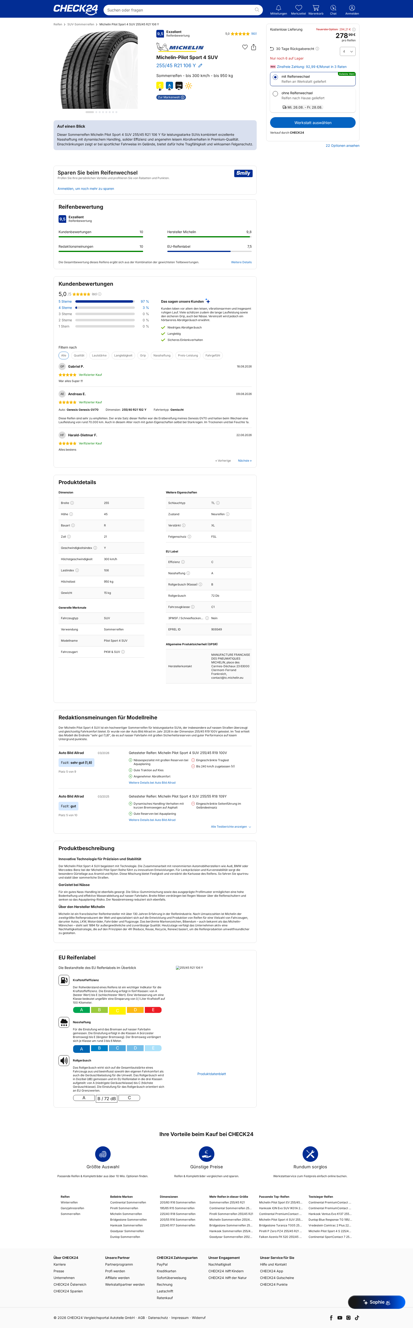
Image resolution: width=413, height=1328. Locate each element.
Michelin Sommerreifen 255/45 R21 (231, 1219)
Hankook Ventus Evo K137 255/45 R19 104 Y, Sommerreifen (330, 1214)
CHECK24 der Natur (227, 1278)
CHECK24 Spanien (68, 1291)
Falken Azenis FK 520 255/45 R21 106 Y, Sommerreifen (281, 1237)
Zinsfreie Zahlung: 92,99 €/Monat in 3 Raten (312, 66)
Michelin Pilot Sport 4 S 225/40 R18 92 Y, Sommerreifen (330, 1231)
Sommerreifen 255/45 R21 (227, 1202)
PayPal (162, 1264)
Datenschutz (158, 1318)
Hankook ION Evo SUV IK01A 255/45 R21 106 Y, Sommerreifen (281, 1208)
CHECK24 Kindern (226, 1271)
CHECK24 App (271, 1271)
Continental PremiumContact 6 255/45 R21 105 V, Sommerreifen (281, 1214)
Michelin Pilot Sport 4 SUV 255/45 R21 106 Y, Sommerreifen (281, 1219)
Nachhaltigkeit (219, 1264)
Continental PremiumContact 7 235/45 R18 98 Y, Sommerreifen (330, 1208)
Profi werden (115, 1271)
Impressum (180, 1318)
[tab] (90, 112)
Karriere (60, 1264)
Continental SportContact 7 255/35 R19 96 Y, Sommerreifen (330, 1237)
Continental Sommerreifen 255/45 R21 (231, 1208)
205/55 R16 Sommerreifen (177, 1219)
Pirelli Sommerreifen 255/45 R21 (231, 1214)
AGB (141, 1318)
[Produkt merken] (245, 47)
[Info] (72, 503)
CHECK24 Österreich (70, 1284)
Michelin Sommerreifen (126, 1214)
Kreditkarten (166, 1271)
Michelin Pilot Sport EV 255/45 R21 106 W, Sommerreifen (281, 1202)
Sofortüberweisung (171, 1278)
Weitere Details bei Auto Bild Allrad (152, 782)
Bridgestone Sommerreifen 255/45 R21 (231, 1225)
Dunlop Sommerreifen (125, 1237)
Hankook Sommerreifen (126, 1225)
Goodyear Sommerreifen (127, 1231)
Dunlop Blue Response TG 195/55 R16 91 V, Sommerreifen (330, 1219)
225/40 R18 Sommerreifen (178, 1214)
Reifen (58, 24)
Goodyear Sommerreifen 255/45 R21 (231, 1237)
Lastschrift (165, 1291)
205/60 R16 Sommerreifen (178, 1202)
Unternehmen (64, 1278)
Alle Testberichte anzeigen (229, 826)
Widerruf (199, 1318)
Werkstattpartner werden (125, 1284)
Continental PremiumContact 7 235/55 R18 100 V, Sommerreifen (330, 1202)
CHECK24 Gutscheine (277, 1278)
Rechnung (165, 1284)
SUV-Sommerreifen (80, 24)
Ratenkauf (165, 1298)
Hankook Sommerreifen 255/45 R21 (231, 1231)
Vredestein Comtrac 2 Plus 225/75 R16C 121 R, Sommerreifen (330, 1225)
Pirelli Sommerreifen (124, 1208)
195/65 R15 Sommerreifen (177, 1208)
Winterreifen (69, 1202)
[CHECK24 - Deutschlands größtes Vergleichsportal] (76, 10)
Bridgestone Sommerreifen (128, 1219)
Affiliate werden (117, 1278)
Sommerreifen (70, 1214)
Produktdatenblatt (211, 1074)
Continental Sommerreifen (128, 1202)
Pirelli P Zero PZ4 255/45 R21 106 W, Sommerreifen (281, 1231)
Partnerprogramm (119, 1264)
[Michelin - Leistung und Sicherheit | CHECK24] (180, 47)
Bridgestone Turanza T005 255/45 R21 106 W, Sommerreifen (281, 1225)
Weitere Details (241, 262)
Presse (59, 1271)
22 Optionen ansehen (342, 146)
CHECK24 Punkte (274, 1284)
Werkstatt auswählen (312, 122)
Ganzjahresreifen (72, 1208)
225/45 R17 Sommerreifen (177, 1225)
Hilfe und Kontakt (273, 1264)
